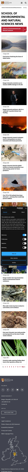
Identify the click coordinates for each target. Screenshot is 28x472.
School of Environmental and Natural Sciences (11, 7)
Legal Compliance (6, 421)
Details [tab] (14, 212)
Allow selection (14, 258)
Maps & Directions (8, 412)
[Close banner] (25, 208)
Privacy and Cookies (6, 430)
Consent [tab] (5, 212)
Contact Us (4, 404)
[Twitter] (2, 389)
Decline (14, 262)
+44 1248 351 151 (5, 401)
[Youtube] (17, 389)
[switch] (24, 239)
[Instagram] (12, 389)
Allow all (14, 253)
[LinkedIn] (22, 389)
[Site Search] (25, 3)
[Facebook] (7, 389)
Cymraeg (25, 7)
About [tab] (22, 212)
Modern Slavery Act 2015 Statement (10, 424)
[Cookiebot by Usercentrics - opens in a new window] (17, 208)
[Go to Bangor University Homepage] (6, 2)
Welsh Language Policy (7, 433)
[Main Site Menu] (22, 3)
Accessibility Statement (7, 427)
